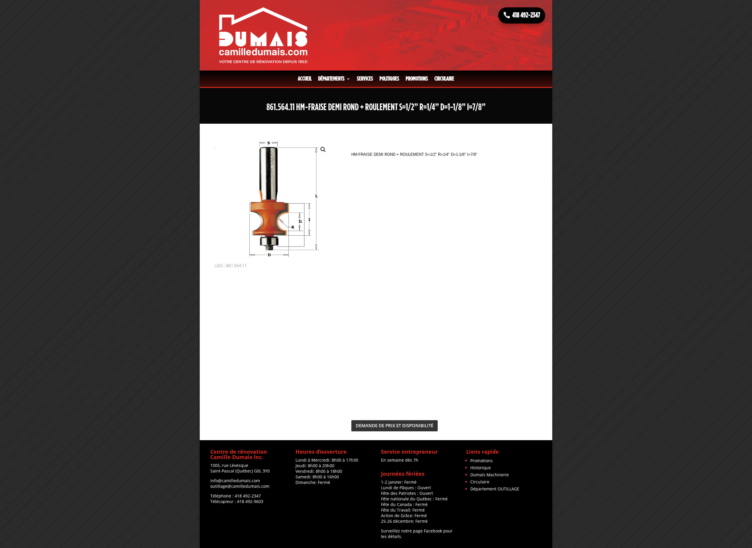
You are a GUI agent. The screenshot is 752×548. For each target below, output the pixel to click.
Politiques (389, 79)
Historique (480, 467)
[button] (323, 149)
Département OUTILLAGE (494, 489)
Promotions (417, 79)
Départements (331, 79)
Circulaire (444, 79)
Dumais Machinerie (489, 474)
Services (365, 79)
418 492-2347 (526, 15)
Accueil (305, 79)
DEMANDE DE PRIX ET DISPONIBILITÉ (394, 425)
